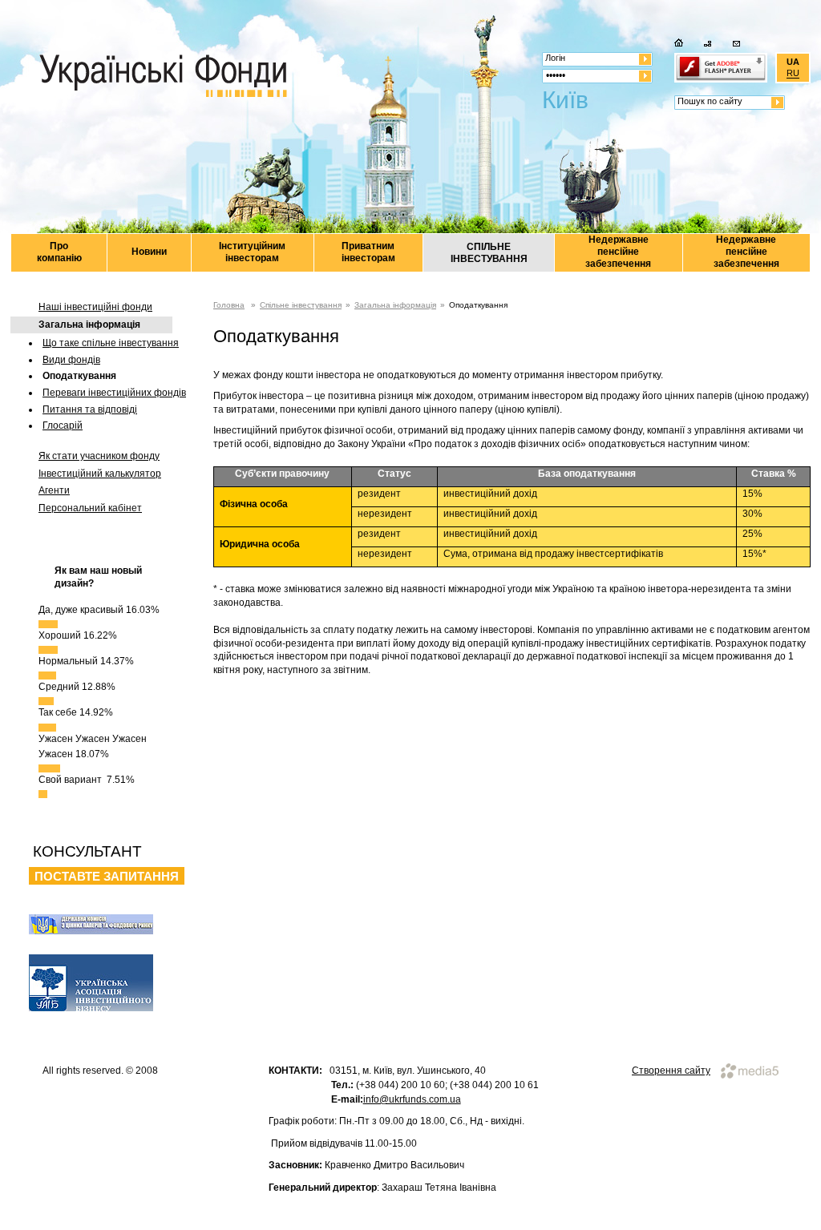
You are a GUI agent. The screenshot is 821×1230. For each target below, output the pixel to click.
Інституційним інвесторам (252, 252)
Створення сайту (671, 1070)
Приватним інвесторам (368, 252)
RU (793, 74)
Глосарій (62, 425)
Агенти (54, 490)
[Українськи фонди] (163, 76)
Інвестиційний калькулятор (99, 473)
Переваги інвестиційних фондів (114, 392)
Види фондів (71, 359)
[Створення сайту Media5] (746, 1069)
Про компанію (59, 252)
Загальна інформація (89, 324)
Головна (229, 304)
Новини (149, 251)
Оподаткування (79, 375)
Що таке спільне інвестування (110, 343)
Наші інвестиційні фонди (95, 307)
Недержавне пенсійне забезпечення (618, 251)
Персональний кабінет (90, 508)
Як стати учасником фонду (99, 456)
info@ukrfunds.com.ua (412, 1099)
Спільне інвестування (301, 304)
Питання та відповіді (89, 409)
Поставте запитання (106, 876)
